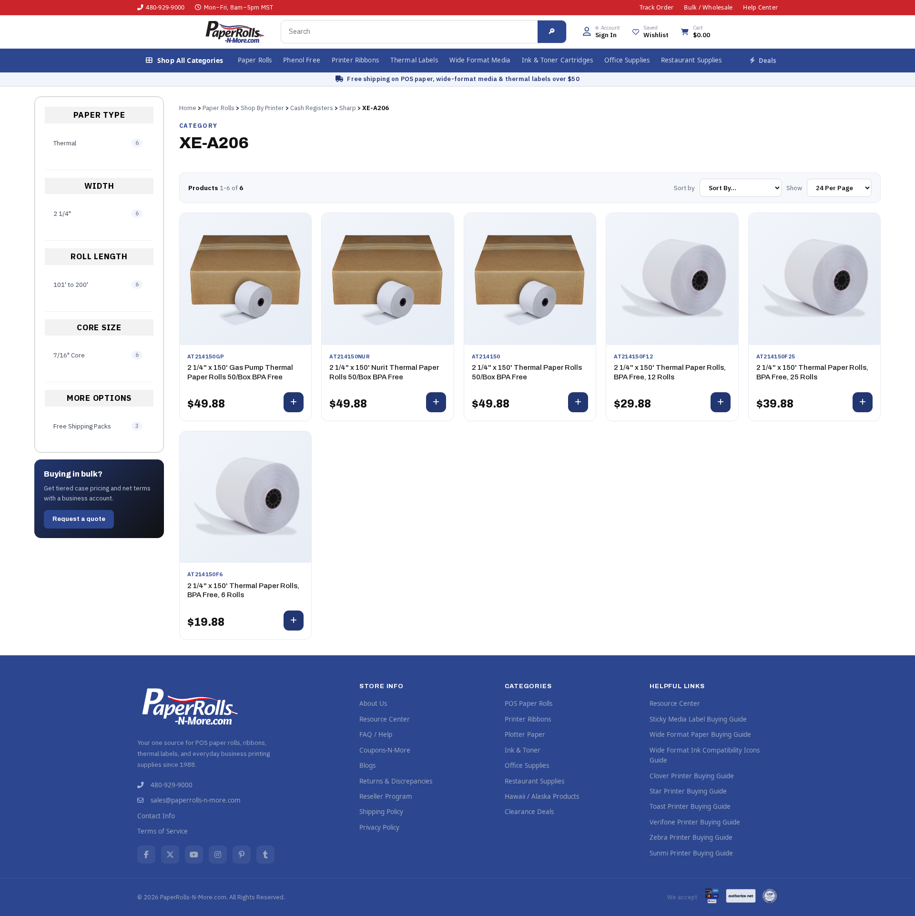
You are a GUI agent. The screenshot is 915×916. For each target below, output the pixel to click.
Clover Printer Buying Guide (692, 776)
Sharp (347, 108)
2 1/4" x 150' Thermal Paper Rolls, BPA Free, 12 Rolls (670, 372)
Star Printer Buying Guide (688, 791)
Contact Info (156, 816)
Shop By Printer (262, 108)
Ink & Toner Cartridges (557, 60)
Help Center (760, 7)
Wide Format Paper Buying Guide (700, 734)
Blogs (367, 765)
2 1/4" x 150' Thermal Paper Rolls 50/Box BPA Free (527, 372)
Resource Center (384, 719)
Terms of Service (162, 831)
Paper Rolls (255, 60)
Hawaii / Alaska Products (542, 796)
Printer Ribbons (355, 60)
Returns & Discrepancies (395, 781)
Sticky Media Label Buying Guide (698, 719)
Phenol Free (301, 60)
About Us (373, 703)
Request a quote (78, 519)
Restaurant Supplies (691, 60)
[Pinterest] (242, 854)
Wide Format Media (479, 60)
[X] (170, 854)
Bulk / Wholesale (708, 7)
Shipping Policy (381, 811)
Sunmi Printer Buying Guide (691, 853)
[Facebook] (146, 854)
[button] (601, 32)
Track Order (657, 7)
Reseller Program (385, 796)
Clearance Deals (529, 811)
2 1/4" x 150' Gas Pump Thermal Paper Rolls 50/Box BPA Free (240, 372)
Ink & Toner (522, 750)
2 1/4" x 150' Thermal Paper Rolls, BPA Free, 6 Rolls (243, 590)
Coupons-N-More (384, 750)
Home (187, 108)
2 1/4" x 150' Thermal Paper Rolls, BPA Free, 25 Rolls (812, 372)
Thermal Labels (414, 60)
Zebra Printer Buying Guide (691, 837)
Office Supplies (627, 60)
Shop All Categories (190, 60)
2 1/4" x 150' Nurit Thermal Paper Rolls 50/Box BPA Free (384, 372)
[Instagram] (218, 854)
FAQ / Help (375, 734)
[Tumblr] (265, 854)
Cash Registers (311, 108)
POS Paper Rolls (528, 703)
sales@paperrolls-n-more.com (196, 800)
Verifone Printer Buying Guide (695, 822)
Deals (767, 60)
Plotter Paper (525, 734)
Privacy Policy (379, 827)
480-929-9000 (165, 7)
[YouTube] (194, 854)
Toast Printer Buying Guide (690, 806)
